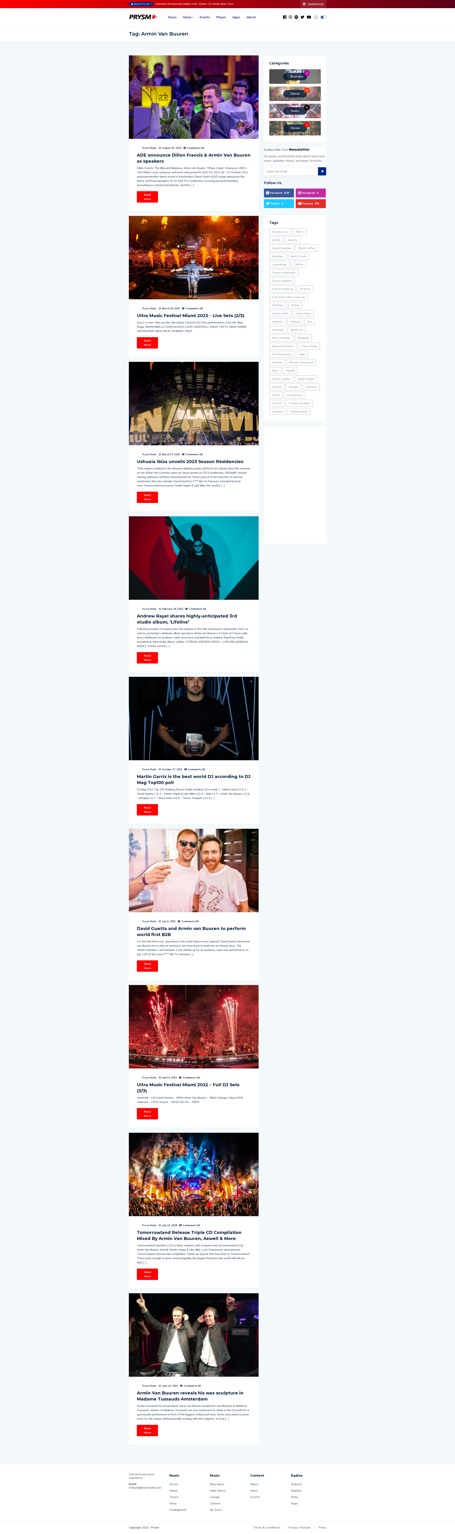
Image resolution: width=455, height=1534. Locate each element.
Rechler (277, 362)
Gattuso (295, 321)
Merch (251, 17)
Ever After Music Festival (288, 297)
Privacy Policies (299, 1527)
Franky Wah (280, 313)
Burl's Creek (298, 256)
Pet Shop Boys (282, 354)
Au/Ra (276, 240)
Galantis (277, 321)
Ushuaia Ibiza (298, 411)
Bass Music (217, 1484)
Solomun (311, 387)
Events (205, 17)
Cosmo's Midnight (284, 272)
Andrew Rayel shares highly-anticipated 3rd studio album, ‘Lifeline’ (187, 619)
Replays (296, 1490)
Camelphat (279, 264)
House (173, 1490)
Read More (147, 197)
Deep (172, 1503)
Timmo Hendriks (299, 403)
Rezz (275, 370)
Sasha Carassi (281, 378)
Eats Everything (282, 289)
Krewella (303, 338)
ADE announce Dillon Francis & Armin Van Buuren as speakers (194, 158)
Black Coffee (306, 248)
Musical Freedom (283, 346)
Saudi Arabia (306, 378)
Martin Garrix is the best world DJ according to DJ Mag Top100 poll (194, 779)
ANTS (300, 231)
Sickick (276, 387)
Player (221, 17)
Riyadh (290, 370)
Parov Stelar (309, 346)
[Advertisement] (295, 485)
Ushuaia (277, 411)
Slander (293, 387)
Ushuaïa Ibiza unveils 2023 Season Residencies (190, 461)
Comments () (195, 147)
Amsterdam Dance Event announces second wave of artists (194, 4)
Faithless (278, 305)
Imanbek (278, 329)
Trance (173, 1497)
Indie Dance (218, 1490)
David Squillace (282, 280)
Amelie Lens (280, 231)
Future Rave (303, 313)
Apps (236, 17)
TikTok (276, 403)
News (172, 17)
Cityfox (298, 264)
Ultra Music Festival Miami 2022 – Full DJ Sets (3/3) (188, 1087)
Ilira (309, 321)
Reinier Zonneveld (301, 362)
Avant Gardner (281, 248)
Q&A (302, 354)
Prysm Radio (149, 147)
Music (187, 17)
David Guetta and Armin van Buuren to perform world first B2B (191, 931)
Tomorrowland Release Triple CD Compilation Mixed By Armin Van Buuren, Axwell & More (189, 1235)
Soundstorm (294, 395)
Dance (173, 1484)
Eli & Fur (305, 289)
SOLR (276, 395)
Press (294, 1497)
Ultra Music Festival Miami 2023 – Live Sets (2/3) (190, 315)
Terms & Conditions (266, 1527)
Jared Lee (297, 329)
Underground (177, 1509)
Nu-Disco (216, 1509)
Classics (215, 1503)
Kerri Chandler (281, 338)
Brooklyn (278, 256)
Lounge (215, 1497)
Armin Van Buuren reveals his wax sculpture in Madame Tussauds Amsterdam (190, 1396)
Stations (296, 1484)
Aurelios (292, 240)
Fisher (295, 305)
